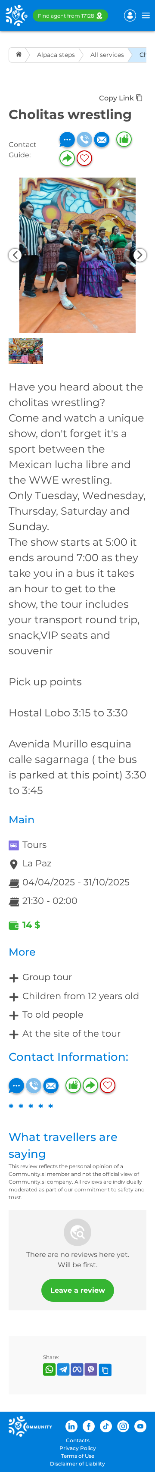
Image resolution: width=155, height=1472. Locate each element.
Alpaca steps (56, 55)
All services (107, 55)
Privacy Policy (77, 1448)
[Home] (19, 55)
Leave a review (77, 1290)
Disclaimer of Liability (77, 1463)
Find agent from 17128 (66, 16)
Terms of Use (77, 1456)
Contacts (78, 1440)
